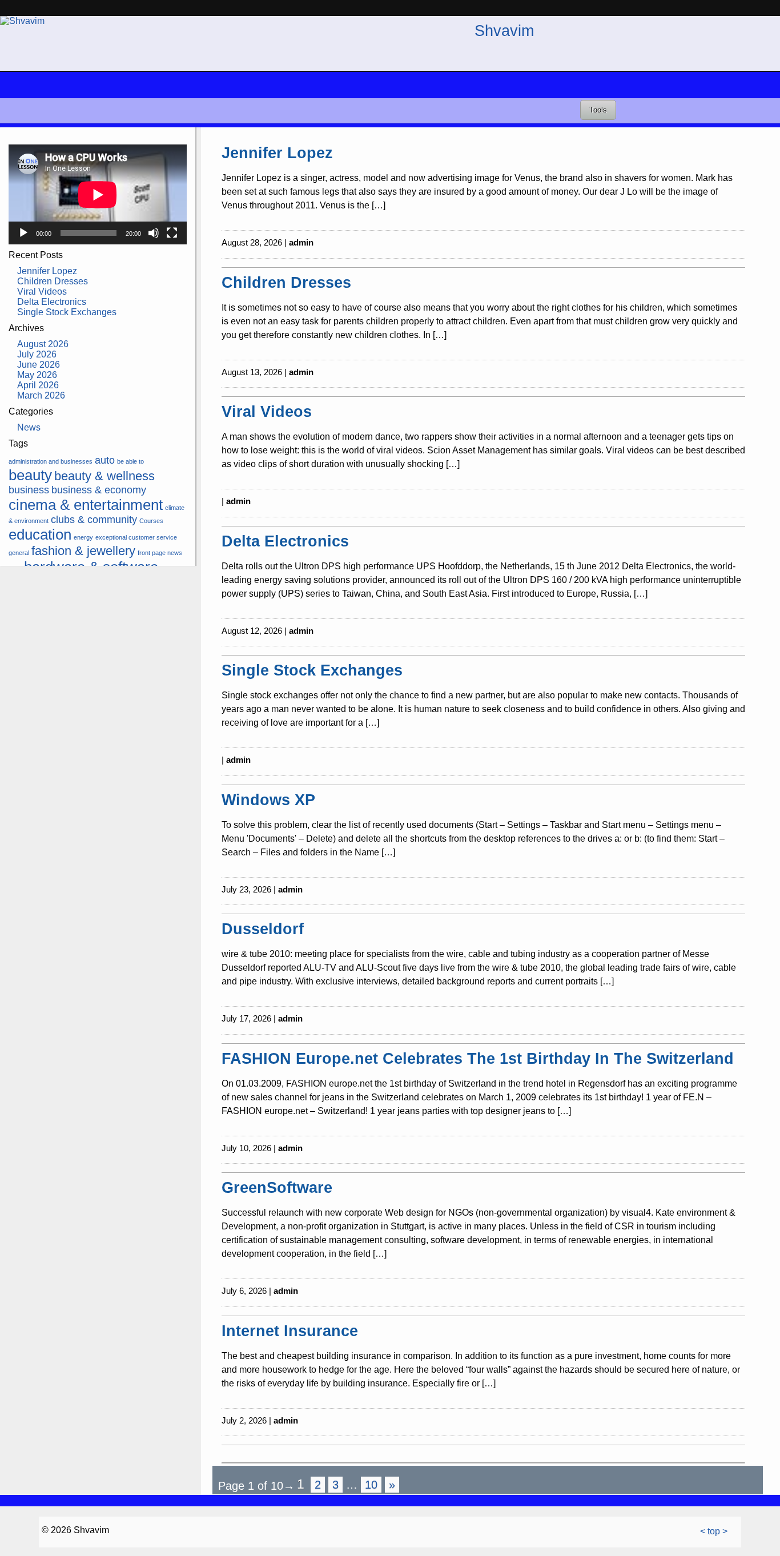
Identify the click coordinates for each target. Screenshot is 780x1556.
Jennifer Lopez (47, 271)
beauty (30, 475)
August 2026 (43, 344)
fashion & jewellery (83, 551)
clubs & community (94, 519)
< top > (713, 1531)
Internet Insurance (290, 1331)
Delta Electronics (51, 302)
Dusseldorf (263, 929)
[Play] (23, 233)
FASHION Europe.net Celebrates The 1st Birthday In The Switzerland (478, 1058)
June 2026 (38, 364)
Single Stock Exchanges (66, 312)
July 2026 (37, 354)
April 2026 (38, 385)
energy (83, 537)
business (29, 490)
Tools (598, 110)
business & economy (98, 490)
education (40, 534)
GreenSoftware (277, 1187)
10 (371, 1484)
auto (105, 460)
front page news (160, 552)
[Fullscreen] (172, 233)
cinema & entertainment (86, 504)
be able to (130, 461)
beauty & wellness (104, 476)
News (29, 427)
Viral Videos (42, 291)
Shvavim (504, 30)
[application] (98, 194)
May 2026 (37, 375)
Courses (151, 520)
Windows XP (268, 800)
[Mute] (153, 233)
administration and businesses (51, 461)
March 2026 (41, 395)
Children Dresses (52, 281)
